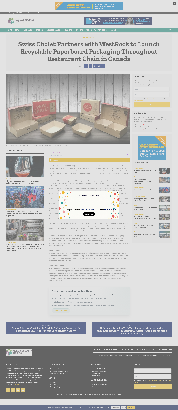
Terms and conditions (88, 210)
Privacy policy (110, 210)
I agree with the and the (91, 210)
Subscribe (89, 214)
